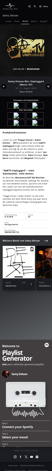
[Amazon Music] (16, 106)
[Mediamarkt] (35, 115)
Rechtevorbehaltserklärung (32, 465)
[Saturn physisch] (16, 123)
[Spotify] (35, 106)
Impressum (13, 465)
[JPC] (35, 123)
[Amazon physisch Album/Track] (16, 115)
